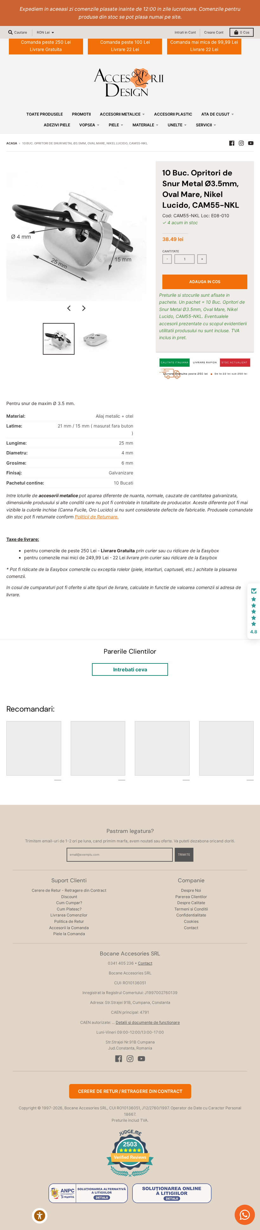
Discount (69, 896)
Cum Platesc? (69, 909)
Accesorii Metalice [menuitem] (120, 114)
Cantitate (170, 251)
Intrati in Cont (185, 32)
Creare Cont (214, 32)
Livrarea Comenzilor (69, 915)
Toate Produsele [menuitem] (44, 114)
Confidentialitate (191, 915)
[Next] (83, 308)
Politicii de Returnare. (97, 516)
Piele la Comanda (69, 933)
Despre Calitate (191, 902)
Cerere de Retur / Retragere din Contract (130, 1091)
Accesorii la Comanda (69, 927)
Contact (191, 927)
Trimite (184, 854)
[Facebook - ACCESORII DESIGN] (232, 143)
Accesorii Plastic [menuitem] (173, 114)
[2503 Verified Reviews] (130, 1178)
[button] (253, 611)
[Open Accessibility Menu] (40, 1216)
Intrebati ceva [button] (130, 669)
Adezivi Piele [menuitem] (57, 125)
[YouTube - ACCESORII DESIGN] (251, 143)
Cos (244, 32)
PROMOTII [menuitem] (81, 114)
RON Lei (43, 32)
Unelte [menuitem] (175, 125)
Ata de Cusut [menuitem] (215, 114)
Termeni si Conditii (191, 909)
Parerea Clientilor (191, 896)
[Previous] (69, 308)
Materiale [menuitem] (143, 125)
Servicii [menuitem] (204, 125)
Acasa (11, 143)
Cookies (191, 921)
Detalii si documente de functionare (148, 1022)
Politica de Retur (69, 921)
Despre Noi (191, 890)
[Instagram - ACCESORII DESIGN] (241, 143)
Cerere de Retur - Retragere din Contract (69, 890)
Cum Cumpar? (69, 902)
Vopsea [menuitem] (87, 125)
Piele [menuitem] (114, 125)
